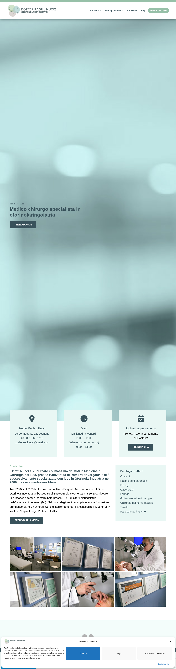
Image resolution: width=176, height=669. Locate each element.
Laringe (124, 493)
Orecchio (125, 476)
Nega (119, 653)
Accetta (83, 653)
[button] (170, 641)
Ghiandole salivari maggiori (136, 498)
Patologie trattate (113, 10)
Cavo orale (127, 489)
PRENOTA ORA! (23, 224)
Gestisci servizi (163, 664)
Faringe (125, 485)
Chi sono (94, 10)
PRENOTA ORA (141, 447)
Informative (132, 10)
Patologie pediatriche (133, 511)
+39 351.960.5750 (32, 438)
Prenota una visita (158, 10)
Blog (143, 10)
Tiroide (124, 507)
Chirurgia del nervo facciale (136, 502)
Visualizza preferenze (154, 653)
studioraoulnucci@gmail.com (31, 442)
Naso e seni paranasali (134, 480)
